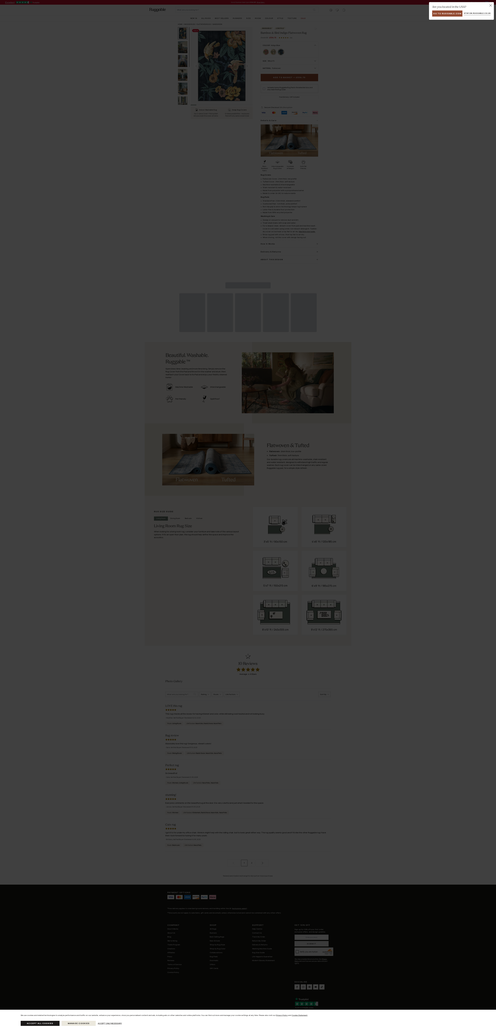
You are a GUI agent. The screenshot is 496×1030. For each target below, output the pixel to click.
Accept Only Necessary (110, 1023)
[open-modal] (490, 5)
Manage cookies (79, 1023)
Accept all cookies (40, 1023)
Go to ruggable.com (447, 13)
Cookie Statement (299, 1015)
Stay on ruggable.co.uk (477, 13)
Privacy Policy (282, 1015)
